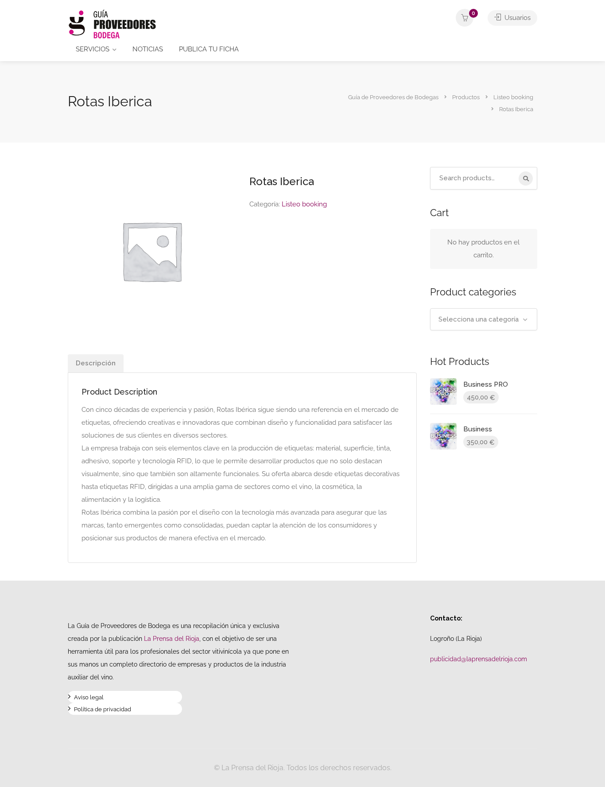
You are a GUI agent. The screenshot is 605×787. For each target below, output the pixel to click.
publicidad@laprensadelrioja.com (478, 659)
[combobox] (484, 319)
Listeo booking (304, 204)
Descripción (96, 363)
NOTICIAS (147, 49)
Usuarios (517, 18)
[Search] (526, 178)
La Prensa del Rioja (171, 638)
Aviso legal (89, 698)
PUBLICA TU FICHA (209, 49)
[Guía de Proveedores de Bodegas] (112, 23)
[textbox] (483, 319)
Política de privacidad (102, 710)
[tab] (96, 363)
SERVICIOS (92, 49)
